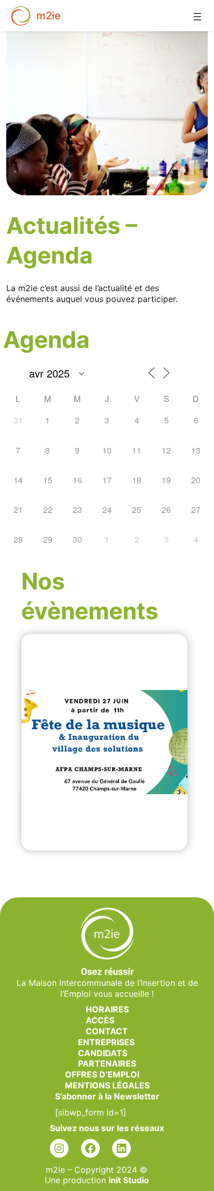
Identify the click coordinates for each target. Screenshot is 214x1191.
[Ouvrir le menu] (202, 11)
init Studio (129, 1180)
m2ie (48, 15)
